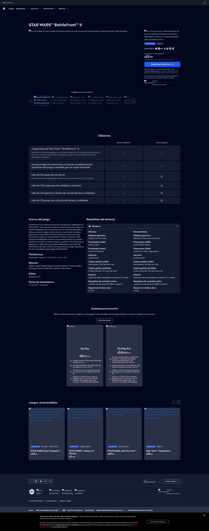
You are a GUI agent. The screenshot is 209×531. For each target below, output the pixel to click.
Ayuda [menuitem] (31, 510)
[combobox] (151, 481)
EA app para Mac (51, 501)
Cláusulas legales (156, 73)
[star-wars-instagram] (46, 481)
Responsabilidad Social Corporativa (110, 510)
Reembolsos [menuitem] (89, 510)
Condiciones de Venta (171, 73)
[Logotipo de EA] (4, 9)
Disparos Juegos (65, 501)
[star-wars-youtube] (41, 481)
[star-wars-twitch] (51, 481)
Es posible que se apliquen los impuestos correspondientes (158, 59)
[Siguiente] (133, 101)
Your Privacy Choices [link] (75, 510)
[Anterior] (31, 101)
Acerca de (34, 9)
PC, (46, 257)
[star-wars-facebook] (36, 481)
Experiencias (20, 9)
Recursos (62, 9)
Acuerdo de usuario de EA (168, 71)
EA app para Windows (36, 501)
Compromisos (48, 9)
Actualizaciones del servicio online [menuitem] (140, 510)
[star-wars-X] (31, 481)
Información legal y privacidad (47, 510)
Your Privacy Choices (158, 522)
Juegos (11, 9)
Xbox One (63, 257)
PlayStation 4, (53, 257)
